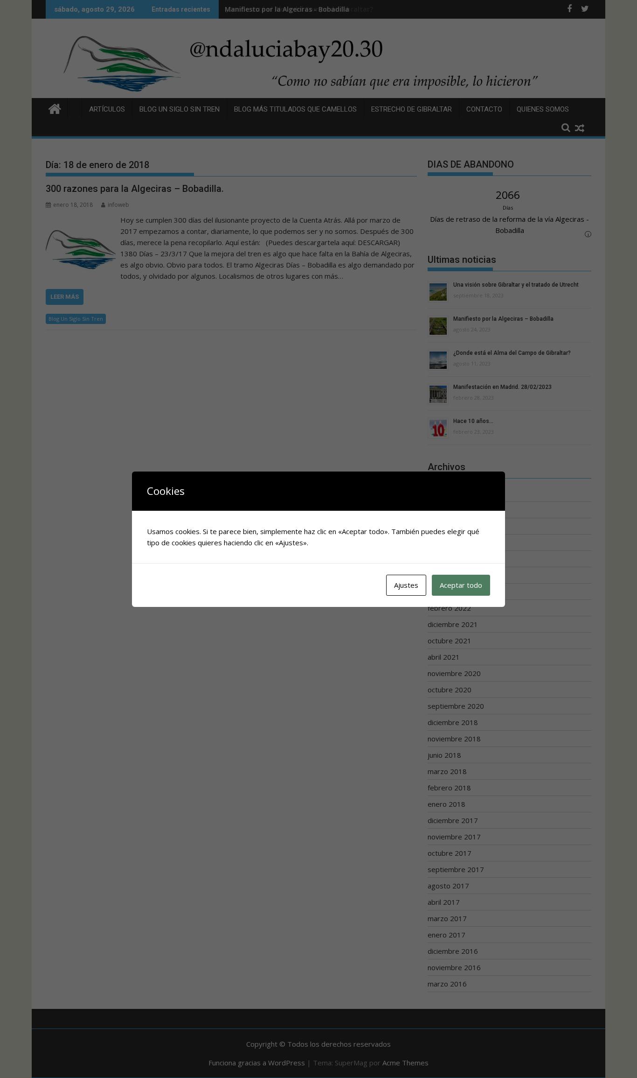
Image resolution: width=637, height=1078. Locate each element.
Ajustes (406, 585)
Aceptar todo (461, 585)
